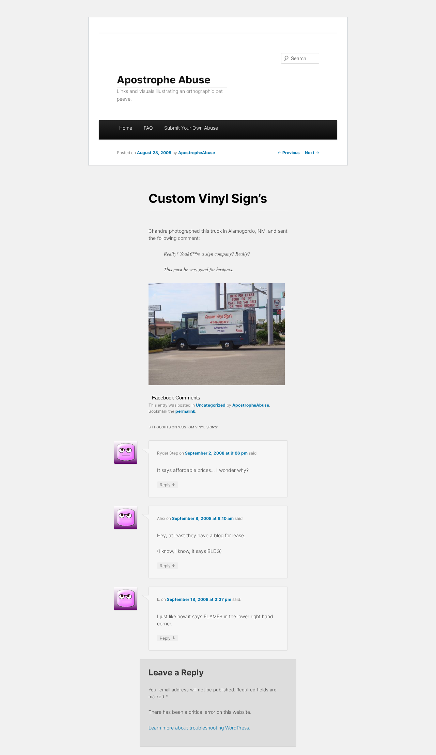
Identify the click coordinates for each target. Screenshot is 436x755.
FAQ (148, 128)
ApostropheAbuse (196, 152)
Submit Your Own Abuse (191, 128)
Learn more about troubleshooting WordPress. (199, 728)
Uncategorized (210, 405)
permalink (185, 411)
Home (125, 128)
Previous (289, 152)
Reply (167, 484)
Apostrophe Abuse (164, 79)
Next (312, 152)
